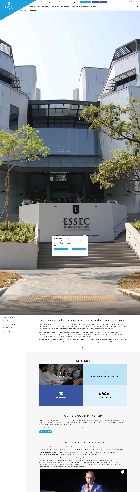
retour (21, 10)
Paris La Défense (58, 2)
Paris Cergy (46, 2)
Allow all (61, 249)
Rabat (67, 2)
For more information (45, 431)
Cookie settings (70, 253)
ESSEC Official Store (99, 2)
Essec (26, 10)
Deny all (78, 249)
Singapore (74, 2)
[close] (84, 236)
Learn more (56, 245)
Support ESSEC (85, 2)
